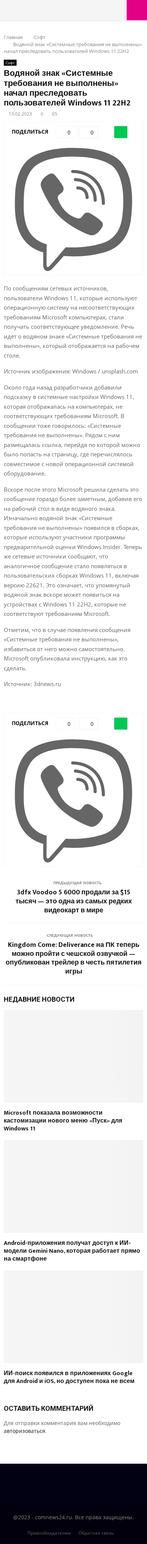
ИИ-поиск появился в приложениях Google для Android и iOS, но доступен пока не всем (69, 1377)
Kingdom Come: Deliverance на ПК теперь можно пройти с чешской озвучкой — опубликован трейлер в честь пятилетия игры (74, 958)
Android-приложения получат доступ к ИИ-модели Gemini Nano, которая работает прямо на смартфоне (72, 1251)
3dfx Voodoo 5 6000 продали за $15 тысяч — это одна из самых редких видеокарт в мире (73, 901)
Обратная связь (96, 1533)
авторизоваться (24, 1430)
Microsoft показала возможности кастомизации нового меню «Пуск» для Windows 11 (63, 1121)
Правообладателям (49, 1533)
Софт (10, 62)
